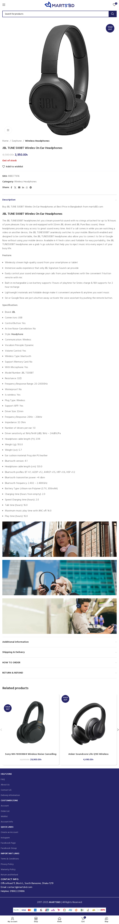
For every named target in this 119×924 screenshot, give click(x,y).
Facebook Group (9, 848)
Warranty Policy (8, 869)
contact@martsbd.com (19, 887)
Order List (5, 811)
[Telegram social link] (31, 187)
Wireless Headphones (37, 141)
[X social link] (15, 187)
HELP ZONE (6, 774)
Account (5, 806)
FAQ (3, 779)
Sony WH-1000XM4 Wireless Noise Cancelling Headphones (30, 756)
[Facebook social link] (11, 187)
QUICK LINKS (7, 827)
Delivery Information (10, 795)
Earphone (17, 141)
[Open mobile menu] (4, 5)
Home (5, 141)
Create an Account (9, 832)
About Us (5, 785)
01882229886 (17, 891)
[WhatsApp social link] (27, 187)
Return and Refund (9, 875)
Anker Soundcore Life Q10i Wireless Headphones (88, 756)
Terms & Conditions (10, 859)
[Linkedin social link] (23, 187)
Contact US (6, 790)
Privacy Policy (7, 864)
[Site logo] (59, 5)
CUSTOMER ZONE (9, 800)
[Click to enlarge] (8, 130)
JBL (13, 312)
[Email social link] (19, 187)
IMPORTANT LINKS (10, 853)
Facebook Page (8, 843)
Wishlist (4, 816)
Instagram (5, 838)
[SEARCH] (112, 14)
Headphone (17, 334)
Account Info (7, 822)
